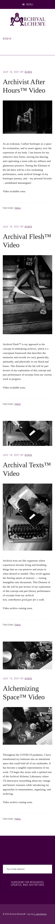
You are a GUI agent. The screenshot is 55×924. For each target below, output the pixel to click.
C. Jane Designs (40, 914)
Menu (29, 4)
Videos (17, 208)
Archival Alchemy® (27, 19)
